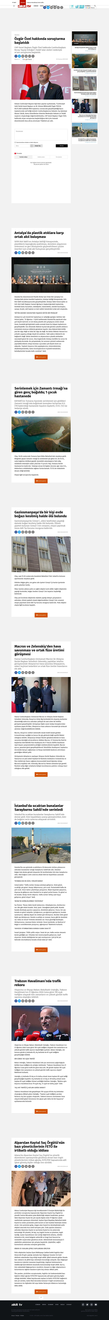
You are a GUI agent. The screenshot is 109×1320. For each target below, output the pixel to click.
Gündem (23, 2)
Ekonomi (50, 1304)
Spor (56, 1304)
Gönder (62, 145)
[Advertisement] (41, 185)
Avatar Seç (38, 145)
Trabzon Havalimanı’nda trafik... (35, 2)
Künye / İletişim (15, 1315)
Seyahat (69, 1304)
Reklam (22, 1315)
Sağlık (62, 1304)
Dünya (44, 1304)
